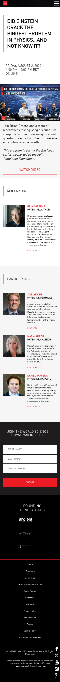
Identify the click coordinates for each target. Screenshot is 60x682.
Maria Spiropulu (39, 338)
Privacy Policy (30, 611)
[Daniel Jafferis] (14, 385)
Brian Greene (38, 208)
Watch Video (30, 170)
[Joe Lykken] (14, 304)
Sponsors (30, 571)
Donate (30, 624)
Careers (30, 604)
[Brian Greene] (14, 216)
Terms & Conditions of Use (30, 584)
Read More (32, 251)
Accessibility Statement (30, 637)
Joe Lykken (39, 296)
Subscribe (30, 598)
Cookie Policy (30, 631)
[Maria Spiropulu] (14, 346)
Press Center (30, 591)
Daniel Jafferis (39, 377)
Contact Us (30, 578)
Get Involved (30, 618)
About (30, 565)
